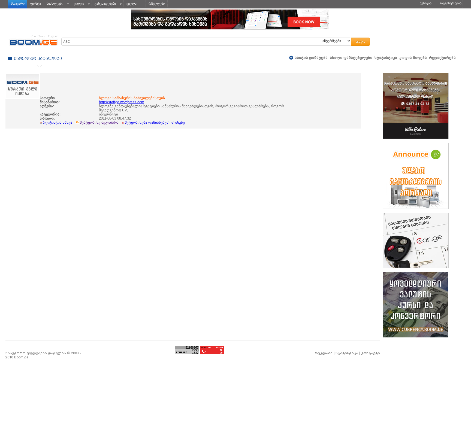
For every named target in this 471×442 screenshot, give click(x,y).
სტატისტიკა (386, 58)
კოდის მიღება (413, 58)
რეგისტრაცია (450, 3)
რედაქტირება (442, 58)
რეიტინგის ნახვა (57, 122)
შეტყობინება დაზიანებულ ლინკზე (155, 122)
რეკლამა (324, 353)
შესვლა (425, 3)
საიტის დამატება (311, 58)
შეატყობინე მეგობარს (99, 122)
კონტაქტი (370, 353)
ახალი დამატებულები (351, 58)
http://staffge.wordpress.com (121, 102)
